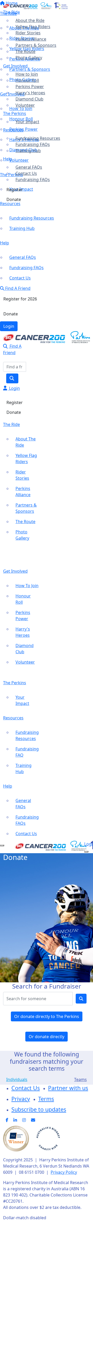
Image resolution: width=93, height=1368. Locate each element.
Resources (13, 130)
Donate (13, 199)
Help (7, 159)
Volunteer (25, 105)
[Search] (12, 378)
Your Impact (27, 122)
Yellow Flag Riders (33, 26)
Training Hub (28, 150)
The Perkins (14, 113)
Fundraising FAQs (33, 144)
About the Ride (30, 20)
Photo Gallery (29, 57)
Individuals (16, 1079)
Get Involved (15, 66)
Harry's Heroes (30, 93)
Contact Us (26, 173)
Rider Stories (28, 33)
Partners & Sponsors (36, 45)
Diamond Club (29, 99)
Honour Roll (27, 80)
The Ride (11, 12)
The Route (25, 51)
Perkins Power (30, 86)
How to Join (27, 74)
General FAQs (29, 167)
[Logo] (35, 5)
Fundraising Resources (38, 138)
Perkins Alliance (31, 39)
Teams (80, 1079)
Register (14, 189)
